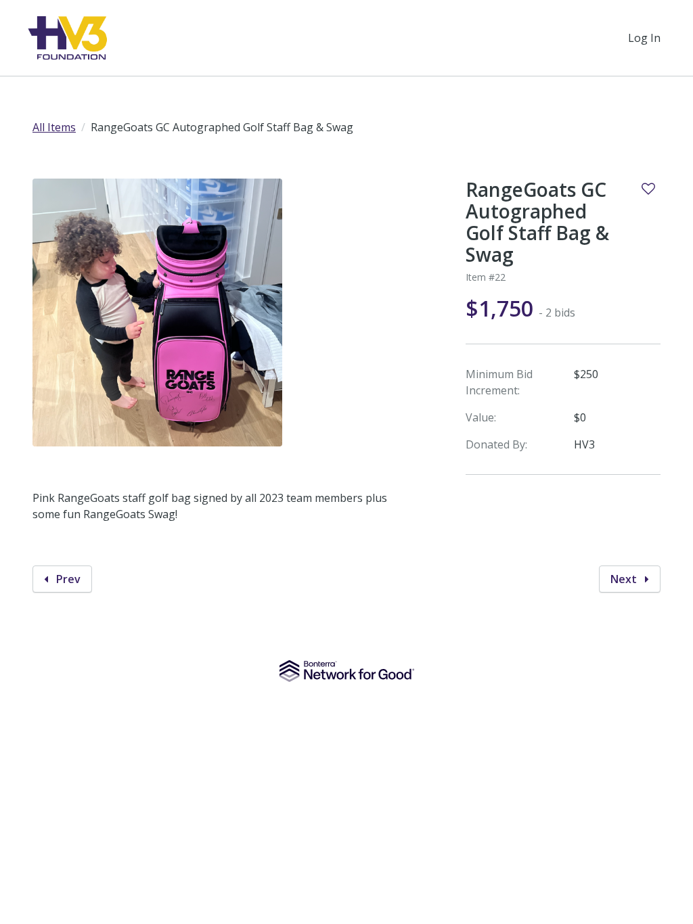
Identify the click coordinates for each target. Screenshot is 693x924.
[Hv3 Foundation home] (68, 38)
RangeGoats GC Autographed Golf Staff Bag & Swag (537, 222)
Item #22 (486, 277)
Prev (67, 579)
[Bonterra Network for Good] (347, 671)
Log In (644, 37)
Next (625, 579)
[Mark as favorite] (648, 189)
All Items (54, 127)
